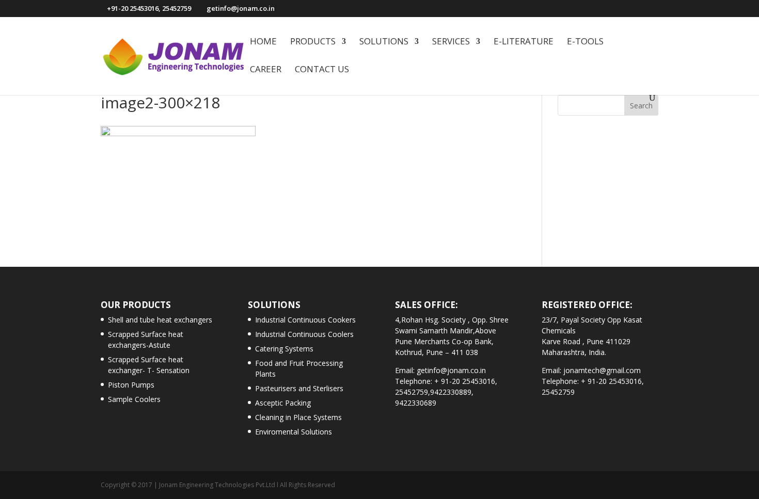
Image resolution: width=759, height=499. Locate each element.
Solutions (383, 42)
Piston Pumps (131, 385)
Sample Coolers (134, 399)
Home (263, 42)
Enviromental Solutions (293, 432)
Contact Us (322, 70)
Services (451, 42)
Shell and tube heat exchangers (160, 320)
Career (265, 70)
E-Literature (524, 42)
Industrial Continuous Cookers (305, 320)
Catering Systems (284, 348)
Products (313, 42)
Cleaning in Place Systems (298, 417)
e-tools (585, 42)
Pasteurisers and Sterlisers (299, 388)
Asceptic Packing (283, 403)
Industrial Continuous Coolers (304, 334)
